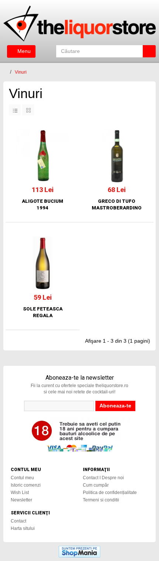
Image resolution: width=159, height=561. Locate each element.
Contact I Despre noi (103, 478)
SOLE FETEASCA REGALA (42, 312)
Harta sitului (23, 528)
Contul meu (22, 478)
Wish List (20, 492)
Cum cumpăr (96, 485)
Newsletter (21, 500)
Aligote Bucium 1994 (42, 204)
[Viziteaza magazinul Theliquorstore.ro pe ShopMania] (79, 551)
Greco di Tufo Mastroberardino (117, 204)
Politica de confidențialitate (110, 492)
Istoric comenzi (26, 485)
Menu (23, 51)
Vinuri (21, 72)
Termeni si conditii (101, 500)
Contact (18, 521)
